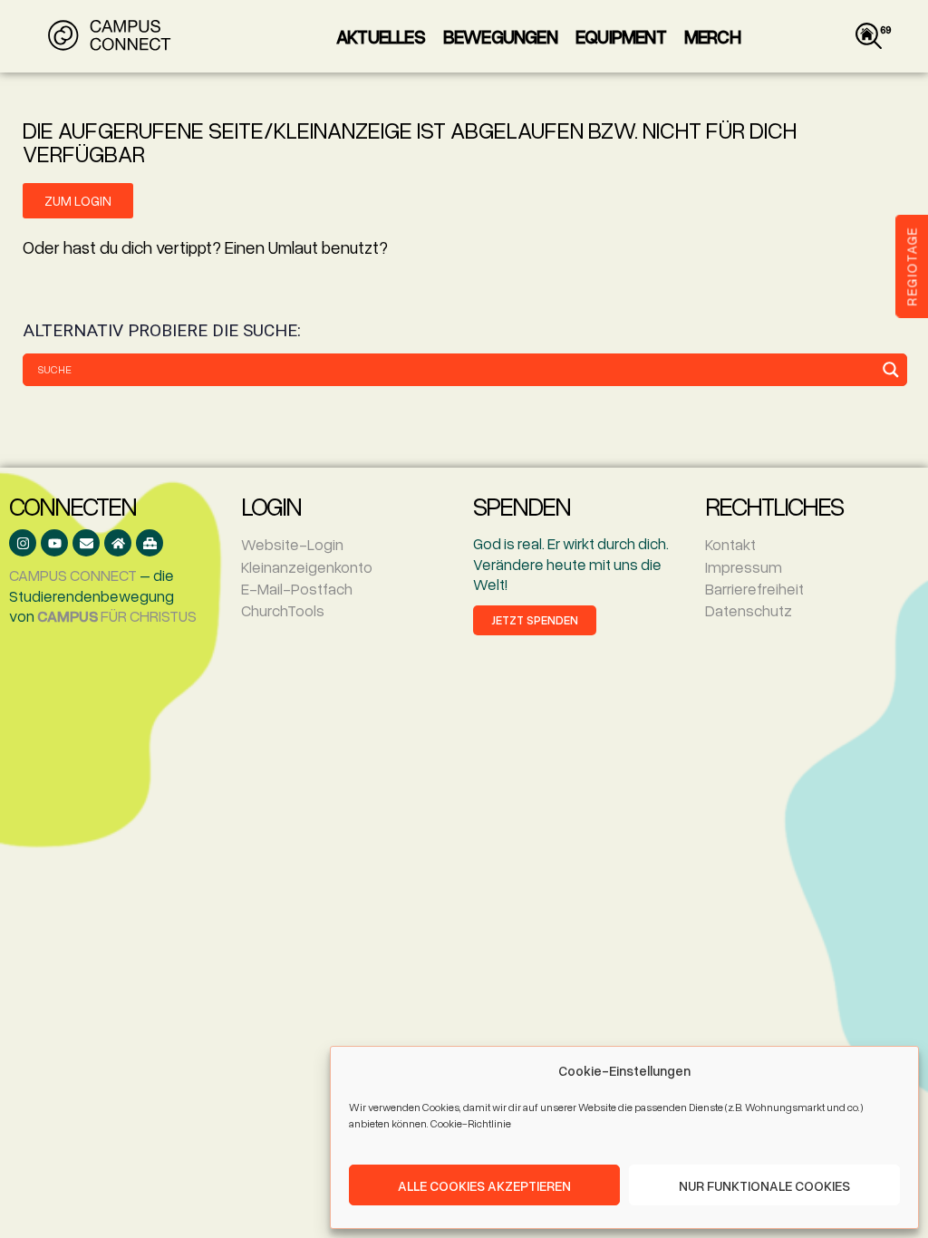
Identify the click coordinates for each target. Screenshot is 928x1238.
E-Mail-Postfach (297, 588)
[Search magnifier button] (890, 369)
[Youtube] (54, 542)
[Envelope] (86, 542)
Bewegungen (500, 36)
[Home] (117, 542)
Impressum (743, 566)
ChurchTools (282, 610)
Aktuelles (380, 36)
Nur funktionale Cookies (764, 1185)
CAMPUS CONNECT (73, 575)
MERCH (712, 36)
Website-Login (292, 544)
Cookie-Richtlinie (470, 1123)
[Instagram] (22, 542)
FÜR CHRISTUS (117, 615)
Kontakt (730, 544)
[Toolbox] (149, 542)
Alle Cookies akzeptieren (484, 1185)
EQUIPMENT (620, 36)
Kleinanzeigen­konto (306, 566)
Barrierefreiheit (754, 588)
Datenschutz (748, 610)
